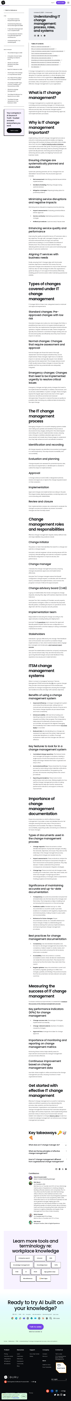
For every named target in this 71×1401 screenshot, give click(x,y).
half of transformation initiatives (52, 144)
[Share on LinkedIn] (38, 35)
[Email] (35, 35)
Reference (11, 1341)
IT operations (41, 622)
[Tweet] (41, 35)
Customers (20, 1356)
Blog (18, 1366)
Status (31, 1356)
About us (45, 1356)
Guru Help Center (34, 1354)
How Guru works (8, 1356)
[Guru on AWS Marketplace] (61, 1367)
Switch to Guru (46, 1365)
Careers (45, 1354)
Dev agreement (21, 1393)
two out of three (59, 77)
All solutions (7, 1363)
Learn (18, 1354)
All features (7, 1361)
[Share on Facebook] (44, 35)
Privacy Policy (16, 1397)
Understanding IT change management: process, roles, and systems (38, 1341)
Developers (20, 1361)
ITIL (52, 683)
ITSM (17, 1341)
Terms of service (10, 1393)
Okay (23, 1396)
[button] (68, 3)
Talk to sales (60, 2)
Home (5, 1341)
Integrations (7, 1359)
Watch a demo (54, 1116)
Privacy (31, 1393)
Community (20, 1363)
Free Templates (47, 1367)
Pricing (6, 1354)
